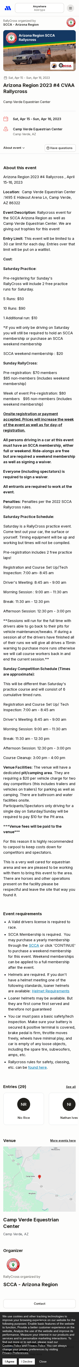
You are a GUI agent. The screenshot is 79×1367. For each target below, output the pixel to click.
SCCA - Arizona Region (21, 24)
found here (37, 1067)
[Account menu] (70, 8)
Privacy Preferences (15, 1352)
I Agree (9, 1361)
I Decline (26, 1361)
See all (71, 1086)
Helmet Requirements (50, 991)
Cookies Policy (11, 1345)
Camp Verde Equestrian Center (26, 102)
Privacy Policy (36, 1345)
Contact (39, 1304)
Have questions (61, 148)
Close (43, 1361)
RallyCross (10, 20)
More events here (63, 1140)
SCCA (34, 945)
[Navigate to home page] (8, 8)
